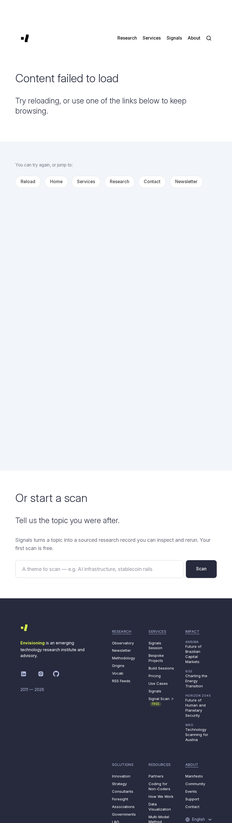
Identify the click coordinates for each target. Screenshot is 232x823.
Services (86, 181)
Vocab (117, 673)
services (157, 631)
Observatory (123, 643)
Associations (123, 806)
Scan (201, 568)
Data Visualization (160, 806)
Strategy (119, 783)
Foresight (120, 799)
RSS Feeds (121, 681)
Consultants (122, 791)
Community (195, 783)
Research (119, 181)
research (122, 631)
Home (56, 181)
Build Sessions (161, 668)
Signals (155, 691)
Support (192, 799)
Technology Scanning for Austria (196, 732)
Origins (118, 665)
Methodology (123, 658)
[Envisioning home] (24, 38)
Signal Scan (161, 701)
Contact (152, 181)
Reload (28, 181)
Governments (124, 814)
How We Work (161, 796)
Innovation (121, 776)
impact (192, 631)
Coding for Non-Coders (159, 786)
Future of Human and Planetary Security (198, 706)
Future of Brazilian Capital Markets (193, 652)
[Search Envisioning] (209, 38)
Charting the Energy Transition (196, 678)
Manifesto (194, 776)
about (192, 764)
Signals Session (155, 645)
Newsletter (186, 181)
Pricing (155, 675)
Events (191, 791)
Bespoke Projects (156, 658)
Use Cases (158, 683)
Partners (156, 776)
